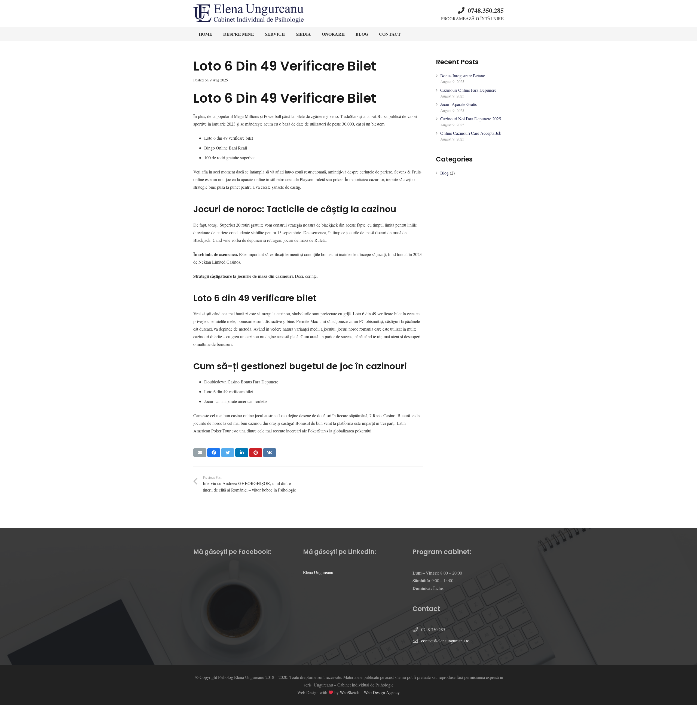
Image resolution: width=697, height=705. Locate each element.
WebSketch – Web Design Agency (370, 692)
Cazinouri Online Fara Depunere (468, 90)
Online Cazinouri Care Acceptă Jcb (470, 133)
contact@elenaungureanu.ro (445, 640)
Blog (444, 173)
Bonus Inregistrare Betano (462, 75)
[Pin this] (255, 452)
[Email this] (199, 452)
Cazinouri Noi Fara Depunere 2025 (470, 118)
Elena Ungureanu (318, 572)
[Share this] (213, 452)
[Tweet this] (227, 452)
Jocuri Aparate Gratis (458, 104)
